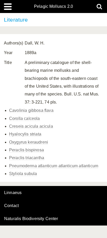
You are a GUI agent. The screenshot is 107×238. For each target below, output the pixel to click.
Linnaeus (13, 193)
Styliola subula (23, 173)
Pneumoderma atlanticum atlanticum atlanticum (53, 166)
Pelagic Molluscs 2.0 (53, 6)
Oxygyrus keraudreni (28, 142)
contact (11, 205)
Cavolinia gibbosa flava (31, 110)
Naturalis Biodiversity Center (31, 219)
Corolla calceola (24, 118)
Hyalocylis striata (25, 134)
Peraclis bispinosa (26, 150)
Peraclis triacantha (26, 158)
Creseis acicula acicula (31, 126)
